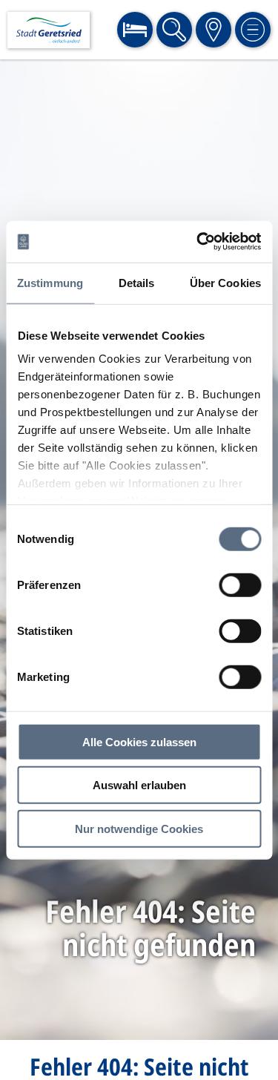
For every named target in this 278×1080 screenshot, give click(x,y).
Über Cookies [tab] (225, 282)
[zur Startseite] (48, 30)
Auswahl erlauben (139, 785)
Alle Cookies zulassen (139, 741)
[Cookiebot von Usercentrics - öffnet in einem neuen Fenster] (198, 241)
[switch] (240, 584)
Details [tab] (137, 282)
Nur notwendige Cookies (139, 828)
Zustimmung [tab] (50, 282)
